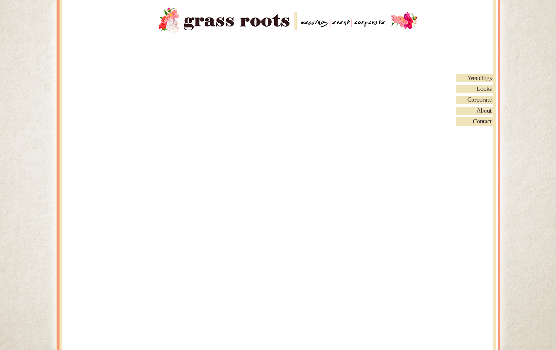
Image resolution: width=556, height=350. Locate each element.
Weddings (480, 78)
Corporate (479, 100)
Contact (482, 121)
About (484, 110)
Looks (484, 89)
